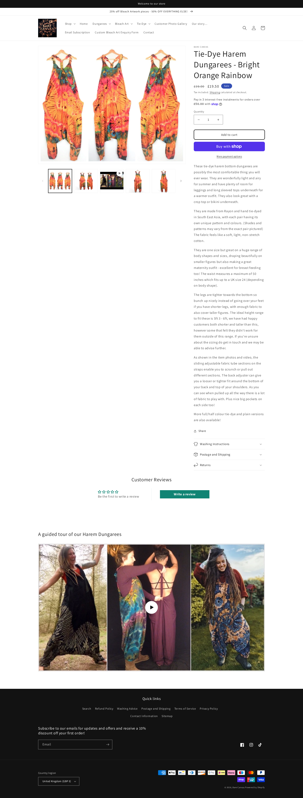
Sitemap (167, 716)
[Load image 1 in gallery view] (60, 181)
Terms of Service (185, 708)
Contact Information (144, 716)
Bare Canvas (239, 787)
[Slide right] (181, 180)
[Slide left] (42, 180)
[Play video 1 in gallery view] (112, 181)
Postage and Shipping (155, 708)
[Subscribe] (107, 744)
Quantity (199, 111)
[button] (69, 23)
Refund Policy (104, 708)
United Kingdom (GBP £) (56, 781)
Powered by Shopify (255, 787)
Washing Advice (127, 708)
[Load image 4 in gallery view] (163, 181)
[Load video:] (151, 607)
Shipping (215, 92)
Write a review (184, 494)
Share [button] (202, 431)
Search (86, 708)
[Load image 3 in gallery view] (137, 181)
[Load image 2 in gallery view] (86, 181)
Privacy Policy (209, 708)
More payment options (229, 156)
